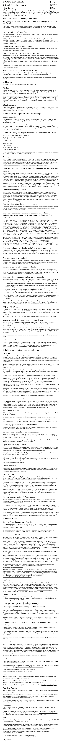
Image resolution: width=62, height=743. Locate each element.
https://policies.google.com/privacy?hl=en (39, 531)
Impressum (8, 739)
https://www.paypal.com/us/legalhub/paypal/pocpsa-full (29, 667)
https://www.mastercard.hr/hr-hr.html (48, 713)
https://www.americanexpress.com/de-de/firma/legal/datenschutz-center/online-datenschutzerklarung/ (31, 701)
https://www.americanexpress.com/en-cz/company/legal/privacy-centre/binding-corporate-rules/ (28, 696)
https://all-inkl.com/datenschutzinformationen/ (24, 93)
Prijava (52, 11)
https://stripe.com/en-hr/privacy (23, 682)
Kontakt (53, 8)
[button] (54, 13)
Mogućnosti (54, 4)
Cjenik (52, 5)
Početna (53, 1)
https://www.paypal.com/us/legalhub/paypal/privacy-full (17, 671)
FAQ (51, 7)
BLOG (52, 10)
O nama (53, 2)
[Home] (7, 8)
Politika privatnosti (10, 741)
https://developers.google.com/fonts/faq (44, 530)
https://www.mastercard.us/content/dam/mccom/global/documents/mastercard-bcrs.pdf (25, 714)
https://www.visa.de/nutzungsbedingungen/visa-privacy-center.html (20, 736)
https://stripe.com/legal (37, 682)
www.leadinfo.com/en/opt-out (44, 590)
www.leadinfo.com (23, 590)
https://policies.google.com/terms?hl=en (13, 567)
